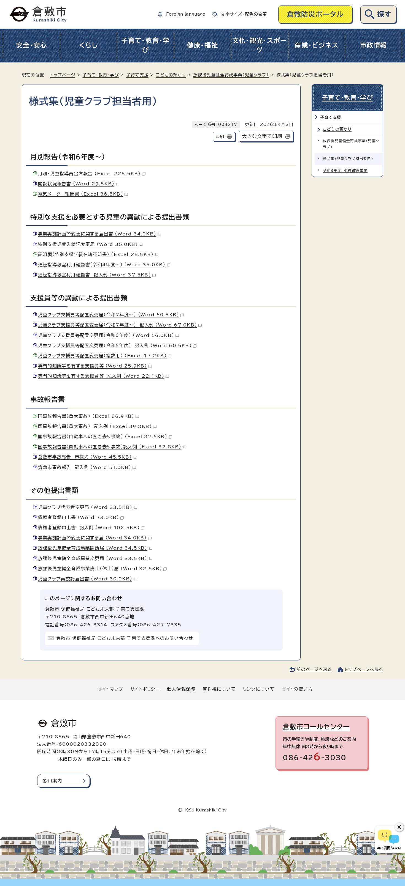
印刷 (220, 137)
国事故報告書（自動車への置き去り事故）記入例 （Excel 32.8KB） (109, 447)
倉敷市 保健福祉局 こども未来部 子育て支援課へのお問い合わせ (124, 638)
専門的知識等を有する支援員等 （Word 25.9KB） (92, 366)
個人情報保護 (181, 689)
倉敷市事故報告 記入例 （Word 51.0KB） (84, 467)
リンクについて (258, 689)
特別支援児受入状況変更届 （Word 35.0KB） (88, 244)
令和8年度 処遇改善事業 (345, 170)
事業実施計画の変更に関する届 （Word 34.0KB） (92, 538)
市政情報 (373, 45)
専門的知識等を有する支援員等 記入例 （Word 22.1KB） (101, 376)
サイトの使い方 (297, 689)
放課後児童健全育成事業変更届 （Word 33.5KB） (92, 558)
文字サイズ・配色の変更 (244, 14)
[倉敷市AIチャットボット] (388, 839)
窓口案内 (52, 780)
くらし (88, 45)
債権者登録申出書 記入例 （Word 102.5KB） (89, 527)
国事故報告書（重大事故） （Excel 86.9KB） (86, 416)
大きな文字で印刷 (262, 136)
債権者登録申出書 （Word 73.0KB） (78, 517)
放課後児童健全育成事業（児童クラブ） (231, 75)
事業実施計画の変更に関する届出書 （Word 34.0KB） (97, 234)
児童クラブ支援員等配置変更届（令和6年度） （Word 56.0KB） (106, 335)
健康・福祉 (202, 45)
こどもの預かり (171, 75)
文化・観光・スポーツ (259, 45)
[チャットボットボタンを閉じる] (399, 827)
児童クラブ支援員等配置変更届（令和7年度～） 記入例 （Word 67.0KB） (117, 325)
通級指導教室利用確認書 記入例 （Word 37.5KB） (94, 275)
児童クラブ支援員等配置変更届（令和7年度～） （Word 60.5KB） (108, 314)
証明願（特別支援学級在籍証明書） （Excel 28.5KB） (95, 254)
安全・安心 (31, 45)
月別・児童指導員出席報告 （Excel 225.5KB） (89, 173)
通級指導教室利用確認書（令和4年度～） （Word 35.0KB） (102, 264)
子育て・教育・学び (145, 45)
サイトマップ (110, 689)
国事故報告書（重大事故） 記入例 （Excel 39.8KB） (95, 426)
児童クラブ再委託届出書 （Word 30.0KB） (85, 579)
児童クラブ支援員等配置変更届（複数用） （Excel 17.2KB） (102, 355)
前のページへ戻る (314, 669)
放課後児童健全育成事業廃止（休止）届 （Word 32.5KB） (100, 568)
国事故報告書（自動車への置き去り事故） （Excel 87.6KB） (102, 436)
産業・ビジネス (316, 45)
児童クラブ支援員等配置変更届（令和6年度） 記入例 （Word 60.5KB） (115, 345)
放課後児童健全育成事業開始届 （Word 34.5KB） (92, 548)
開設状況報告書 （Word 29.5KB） (76, 184)
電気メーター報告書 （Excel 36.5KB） (80, 194)
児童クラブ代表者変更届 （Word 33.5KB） (85, 507)
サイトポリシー (145, 689)
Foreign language (185, 14)
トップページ (62, 75)
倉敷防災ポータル (315, 14)
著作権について (219, 689)
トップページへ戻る (364, 669)
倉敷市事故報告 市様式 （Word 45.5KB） (85, 457)
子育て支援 (137, 75)
